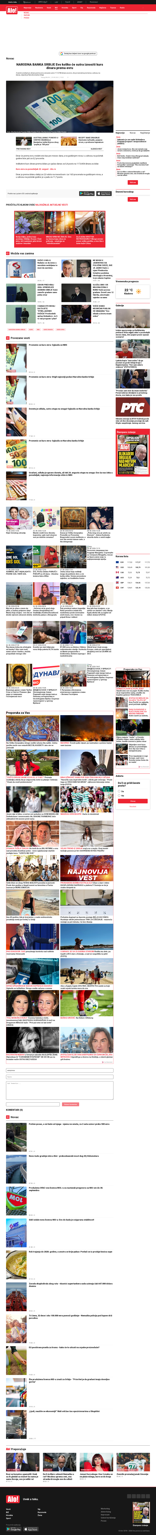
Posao (26, 18)
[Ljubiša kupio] (133, 348)
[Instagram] (134, 1496)
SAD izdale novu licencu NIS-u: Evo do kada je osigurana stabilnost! (61, 1220)
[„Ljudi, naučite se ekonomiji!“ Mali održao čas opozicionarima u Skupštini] (16, 1424)
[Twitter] (148, 1496)
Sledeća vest (96, 149)
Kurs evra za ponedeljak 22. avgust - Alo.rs (36, 169)
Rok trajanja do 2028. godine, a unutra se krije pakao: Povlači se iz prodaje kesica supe (70, 1252)
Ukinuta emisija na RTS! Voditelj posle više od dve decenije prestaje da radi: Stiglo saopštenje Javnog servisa (132, 421)
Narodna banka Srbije (17, 329)
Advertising (106, 1512)
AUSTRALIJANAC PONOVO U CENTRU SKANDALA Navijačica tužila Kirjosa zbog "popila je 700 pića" (45, 141)
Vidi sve (133, 182)
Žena (40, 1515)
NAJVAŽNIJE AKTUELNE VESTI (51, 204)
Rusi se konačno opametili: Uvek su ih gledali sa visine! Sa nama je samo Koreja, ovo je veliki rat (22, 1476)
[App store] (104, 193)
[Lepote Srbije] (43, 2)
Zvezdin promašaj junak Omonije (132, 1474)
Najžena (102, 8)
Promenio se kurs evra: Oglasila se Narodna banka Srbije (56, 441)
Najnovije (27, 8)
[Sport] (80, 2)
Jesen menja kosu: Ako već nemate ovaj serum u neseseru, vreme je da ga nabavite (133, 150)
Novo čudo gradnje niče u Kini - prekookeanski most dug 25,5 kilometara (64, 1156)
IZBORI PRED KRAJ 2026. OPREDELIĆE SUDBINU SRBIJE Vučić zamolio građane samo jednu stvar (47, 290)
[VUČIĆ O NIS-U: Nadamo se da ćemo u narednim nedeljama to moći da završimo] (21, 268)
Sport (74, 8)
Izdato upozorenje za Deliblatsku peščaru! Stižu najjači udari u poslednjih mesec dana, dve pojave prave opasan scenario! (133, 333)
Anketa (119, 776)
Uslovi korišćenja (108, 1518)
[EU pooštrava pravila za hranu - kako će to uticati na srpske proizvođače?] (16, 1360)
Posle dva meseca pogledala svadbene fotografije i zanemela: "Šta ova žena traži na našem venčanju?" (133, 164)
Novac (26, 13)
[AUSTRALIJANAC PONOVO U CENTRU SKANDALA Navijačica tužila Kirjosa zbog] (24, 141)
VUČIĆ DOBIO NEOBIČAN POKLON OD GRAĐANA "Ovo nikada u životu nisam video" (102, 311)
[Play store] (87, 193)
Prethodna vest (23, 149)
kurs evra (60, 329)
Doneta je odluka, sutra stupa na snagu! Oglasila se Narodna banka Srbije (64, 409)
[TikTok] (138, 1496)
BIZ (56, 8)
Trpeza (113, 8)
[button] (72, 77)
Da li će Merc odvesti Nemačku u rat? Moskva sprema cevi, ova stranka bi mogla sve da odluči (133, 173)
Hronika (65, 8)
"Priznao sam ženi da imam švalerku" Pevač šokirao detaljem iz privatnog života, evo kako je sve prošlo (131, 393)
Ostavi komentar (70, 1104)
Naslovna (39, 8)
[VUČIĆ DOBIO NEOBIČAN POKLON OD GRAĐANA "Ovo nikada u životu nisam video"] (76, 314)
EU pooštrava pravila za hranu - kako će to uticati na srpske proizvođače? (64, 1347)
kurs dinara (48, 329)
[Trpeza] (67, 2)
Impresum (105, 1515)
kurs (31, 329)
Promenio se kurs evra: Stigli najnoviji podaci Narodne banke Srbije (61, 377)
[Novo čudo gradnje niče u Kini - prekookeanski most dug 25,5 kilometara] (16, 1169)
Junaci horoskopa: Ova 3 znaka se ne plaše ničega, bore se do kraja (96, 1475)
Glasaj (132, 801)
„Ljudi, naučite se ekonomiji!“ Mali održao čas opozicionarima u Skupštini (64, 1411)
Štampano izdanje (126, 432)
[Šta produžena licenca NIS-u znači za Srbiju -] (16, 1392)
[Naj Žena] (56, 2)
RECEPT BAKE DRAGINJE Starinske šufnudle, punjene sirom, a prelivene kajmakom (90, 140)
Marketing (105, 1509)
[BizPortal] (27, 2)
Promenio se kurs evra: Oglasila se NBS (48, 345)
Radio (122, 8)
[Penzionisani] (94, 2)
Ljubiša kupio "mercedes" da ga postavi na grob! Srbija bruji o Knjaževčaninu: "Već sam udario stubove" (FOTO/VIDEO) (129, 364)
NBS (38, 329)
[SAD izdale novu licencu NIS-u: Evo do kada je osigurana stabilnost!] (16, 1233)
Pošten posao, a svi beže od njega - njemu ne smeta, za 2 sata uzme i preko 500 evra (69, 1124)
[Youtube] (143, 1496)
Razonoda (91, 8)
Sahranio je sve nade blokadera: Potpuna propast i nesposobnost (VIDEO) (131, 142)
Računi (27, 15)
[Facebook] (129, 1496)
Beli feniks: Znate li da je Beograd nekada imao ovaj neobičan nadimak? (133, 157)
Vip (81, 8)
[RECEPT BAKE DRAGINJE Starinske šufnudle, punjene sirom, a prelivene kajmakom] (69, 141)
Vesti (49, 8)
